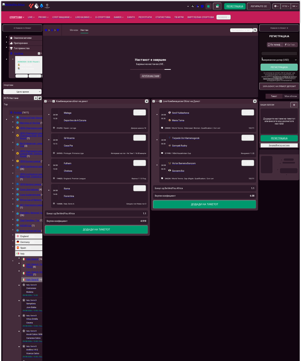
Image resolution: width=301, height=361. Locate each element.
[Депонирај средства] (208, 6)
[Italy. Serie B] (58, 30)
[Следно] (53, 101)
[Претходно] (39, 53)
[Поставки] (294, 105)
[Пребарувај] (255, 30)
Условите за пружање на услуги (284, 77)
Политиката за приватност (273, 78)
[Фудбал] (52, 30)
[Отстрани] (147, 101)
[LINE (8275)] (46, 30)
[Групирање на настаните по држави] (40, 98)
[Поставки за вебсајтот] (276, 6)
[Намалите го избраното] (36, 98)
